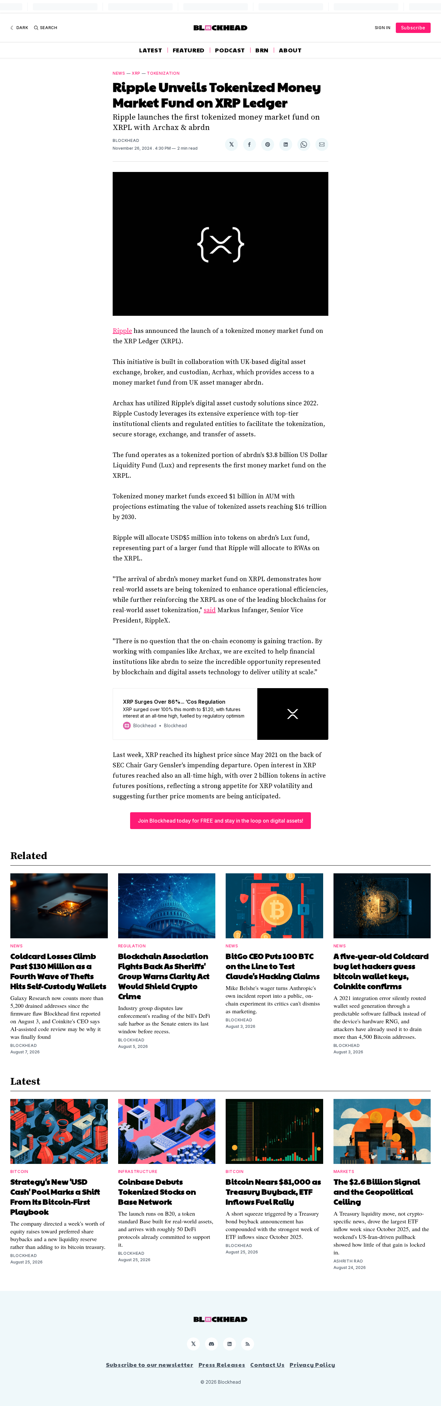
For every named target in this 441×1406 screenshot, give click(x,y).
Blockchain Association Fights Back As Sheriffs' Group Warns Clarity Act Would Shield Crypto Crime (164, 975)
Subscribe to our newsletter (149, 1365)
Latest (150, 50)
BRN (262, 50)
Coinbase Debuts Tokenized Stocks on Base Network (157, 1191)
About (290, 50)
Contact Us (267, 1365)
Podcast (230, 50)
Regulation (132, 945)
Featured (189, 50)
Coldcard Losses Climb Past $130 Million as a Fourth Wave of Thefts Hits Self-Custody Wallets (58, 970)
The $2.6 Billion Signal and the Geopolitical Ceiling (376, 1191)
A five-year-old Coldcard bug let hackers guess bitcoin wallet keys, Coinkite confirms (381, 970)
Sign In (383, 27)
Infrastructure (138, 1171)
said (210, 610)
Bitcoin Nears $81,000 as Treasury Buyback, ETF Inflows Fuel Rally (273, 1191)
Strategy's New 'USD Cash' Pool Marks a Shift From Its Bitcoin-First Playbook (55, 1196)
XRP (136, 73)
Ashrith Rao (348, 1261)
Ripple (122, 331)
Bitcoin (19, 1171)
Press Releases (222, 1365)
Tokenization (163, 73)
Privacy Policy (312, 1365)
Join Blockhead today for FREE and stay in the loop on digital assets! (220, 820)
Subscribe (413, 27)
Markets (343, 1171)
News (119, 73)
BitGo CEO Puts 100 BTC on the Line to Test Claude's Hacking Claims (273, 965)
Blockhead (126, 140)
